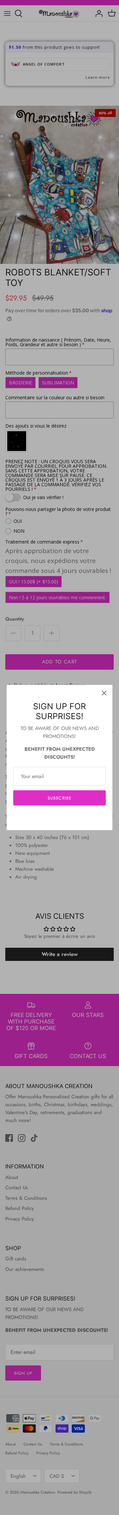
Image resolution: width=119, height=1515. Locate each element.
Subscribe (59, 798)
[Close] (104, 693)
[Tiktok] (69, 817)
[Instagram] (59, 817)
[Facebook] (49, 817)
